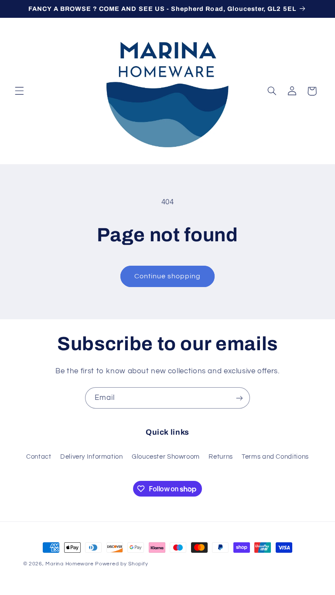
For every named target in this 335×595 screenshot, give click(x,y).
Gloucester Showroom (166, 456)
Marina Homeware (69, 563)
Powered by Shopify (121, 563)
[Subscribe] (239, 398)
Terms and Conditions (275, 456)
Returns (220, 456)
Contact (38, 456)
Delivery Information (91, 456)
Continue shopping (167, 276)
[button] (19, 91)
